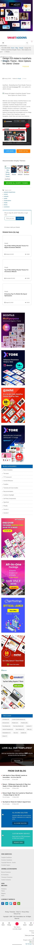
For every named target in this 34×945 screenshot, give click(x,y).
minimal (6, 194)
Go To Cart (14, 923)
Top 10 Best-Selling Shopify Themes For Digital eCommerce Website (16, 246)
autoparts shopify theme (9, 192)
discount (6, 722)
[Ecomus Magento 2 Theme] (13, 330)
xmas (5, 736)
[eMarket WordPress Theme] (13, 405)
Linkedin (7, 903)
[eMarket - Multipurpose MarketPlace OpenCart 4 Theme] (13, 651)
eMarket (20, 174)
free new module (18, 726)
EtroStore (26, 174)
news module (20, 729)
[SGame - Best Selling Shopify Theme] (14, 169)
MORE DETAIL (23, 151)
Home (3, 925)
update (5, 198)
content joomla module (18, 719)
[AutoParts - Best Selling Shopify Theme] (7, 171)
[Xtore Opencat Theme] (13, 443)
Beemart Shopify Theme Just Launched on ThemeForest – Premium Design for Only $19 (17, 794)
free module (6, 726)
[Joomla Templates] (17, 38)
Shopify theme (19, 104)
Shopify (19, 78)
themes (5, 204)
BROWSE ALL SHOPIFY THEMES (17, 183)
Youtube (19, 903)
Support (31, 925)
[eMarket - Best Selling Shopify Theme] (20, 169)
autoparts (6, 196)
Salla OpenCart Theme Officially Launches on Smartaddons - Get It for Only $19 (15, 776)
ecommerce (7, 206)
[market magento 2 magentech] (13, 691)
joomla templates (8, 729)
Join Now (17, 760)
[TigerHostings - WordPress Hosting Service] (13, 615)
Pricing (9, 925)
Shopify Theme (25, 85)
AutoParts (7, 179)
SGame (14, 174)
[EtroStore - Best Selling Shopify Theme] (26, 169)
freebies (24, 722)
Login (23, 7)
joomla (28, 726)
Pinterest (15, 903)
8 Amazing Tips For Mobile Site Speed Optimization (15, 294)
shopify (5, 202)
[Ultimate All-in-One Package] (13, 577)
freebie (15, 722)
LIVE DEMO (10, 151)
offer (29, 729)
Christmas (6, 719)
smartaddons (6, 732)
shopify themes (7, 200)
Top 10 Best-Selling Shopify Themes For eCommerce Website (16, 270)
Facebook (3, 903)
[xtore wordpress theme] (13, 367)
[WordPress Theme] (13, 537)
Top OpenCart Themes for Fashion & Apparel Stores (17, 802)
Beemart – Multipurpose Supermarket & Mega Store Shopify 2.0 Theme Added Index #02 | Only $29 (17, 785)
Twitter (11, 903)
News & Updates (6, 779)
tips (16, 732)
